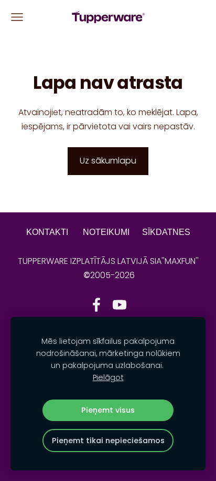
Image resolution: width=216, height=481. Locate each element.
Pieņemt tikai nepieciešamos (108, 440)
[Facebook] (96, 304)
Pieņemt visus (108, 410)
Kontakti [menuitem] (47, 232)
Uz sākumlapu (108, 161)
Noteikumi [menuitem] (106, 232)
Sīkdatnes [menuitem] (166, 232)
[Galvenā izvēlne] (17, 17)
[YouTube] (119, 304)
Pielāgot (108, 377)
